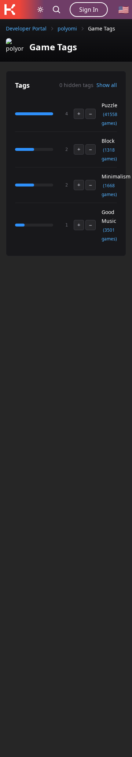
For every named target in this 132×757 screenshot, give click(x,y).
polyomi (67, 28)
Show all (106, 85)
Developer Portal (26, 28)
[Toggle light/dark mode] (40, 9)
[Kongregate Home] (9, 9)
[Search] (56, 9)
